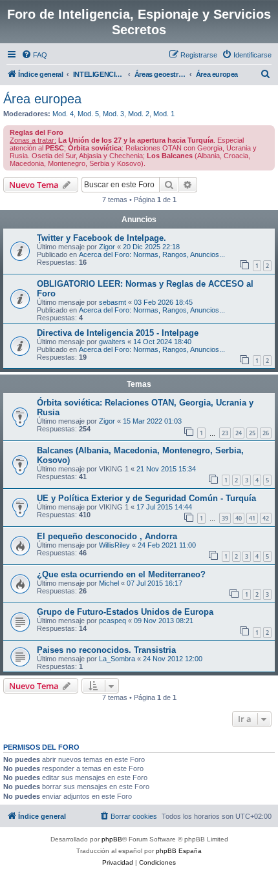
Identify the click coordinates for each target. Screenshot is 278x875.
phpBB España (179, 850)
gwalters (112, 341)
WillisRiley (114, 545)
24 (238, 433)
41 (252, 518)
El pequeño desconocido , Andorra (107, 536)
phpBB (112, 839)
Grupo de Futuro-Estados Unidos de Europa (125, 612)
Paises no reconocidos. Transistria (106, 650)
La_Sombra (117, 659)
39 (225, 518)
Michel (109, 583)
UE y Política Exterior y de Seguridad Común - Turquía (146, 498)
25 (252, 433)
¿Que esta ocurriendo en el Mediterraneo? (121, 574)
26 (265, 433)
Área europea (42, 99)
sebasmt (112, 302)
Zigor (107, 247)
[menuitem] (34, 55)
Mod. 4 (63, 114)
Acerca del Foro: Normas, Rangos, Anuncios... (152, 254)
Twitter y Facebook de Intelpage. (101, 238)
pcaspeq (112, 620)
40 (238, 518)
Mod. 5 (88, 114)
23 (225, 433)
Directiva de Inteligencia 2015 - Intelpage (117, 333)
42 (265, 518)
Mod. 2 (138, 114)
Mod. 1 (164, 114)
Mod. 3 (113, 114)
